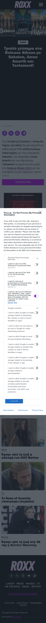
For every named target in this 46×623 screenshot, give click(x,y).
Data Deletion (8, 410)
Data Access (23, 410)
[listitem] (23, 258)
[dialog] (23, 311)
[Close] (41, 213)
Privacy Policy (37, 410)
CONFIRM (14, 401)
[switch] (36, 264)
